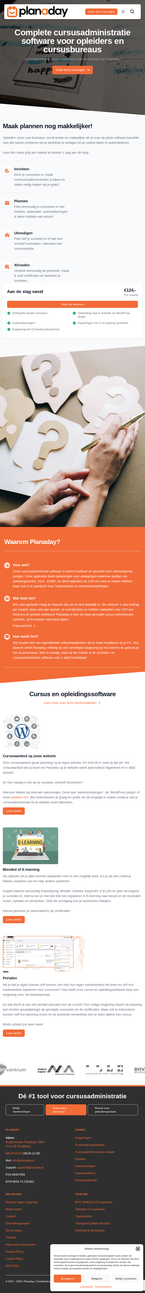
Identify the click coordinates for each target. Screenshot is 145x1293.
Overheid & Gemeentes (90, 1230)
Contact (10, 1216)
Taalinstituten (83, 1216)
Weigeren (96, 1278)
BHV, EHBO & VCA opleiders (93, 1202)
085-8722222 (14, 1153)
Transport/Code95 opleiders (92, 1223)
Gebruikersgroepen (18, 1223)
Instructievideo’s (85, 1173)
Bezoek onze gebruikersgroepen (105, 1110)
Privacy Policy (15, 1251)
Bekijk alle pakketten (72, 304)
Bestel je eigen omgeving (21, 1202)
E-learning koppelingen (90, 1144)
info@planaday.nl (23, 1160)
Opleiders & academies (90, 1209)
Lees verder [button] (13, 811)
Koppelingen (83, 1137)
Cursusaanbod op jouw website (95, 1151)
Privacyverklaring (103, 1286)
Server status (14, 1230)
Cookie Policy (14, 1258)
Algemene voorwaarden (21, 1244)
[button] (138, 1249)
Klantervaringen (85, 1166)
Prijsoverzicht (22, 626)
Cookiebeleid (86, 1286)
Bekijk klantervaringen (21, 1110)
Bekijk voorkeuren (125, 1278)
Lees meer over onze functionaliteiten (70, 703)
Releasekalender (86, 1180)
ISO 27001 (12, 1265)
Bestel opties (14, 1209)
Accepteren (67, 1278)
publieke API (19, 797)
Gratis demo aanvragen (101, 11)
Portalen (80, 1159)
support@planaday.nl (30, 1167)
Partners (11, 1237)
